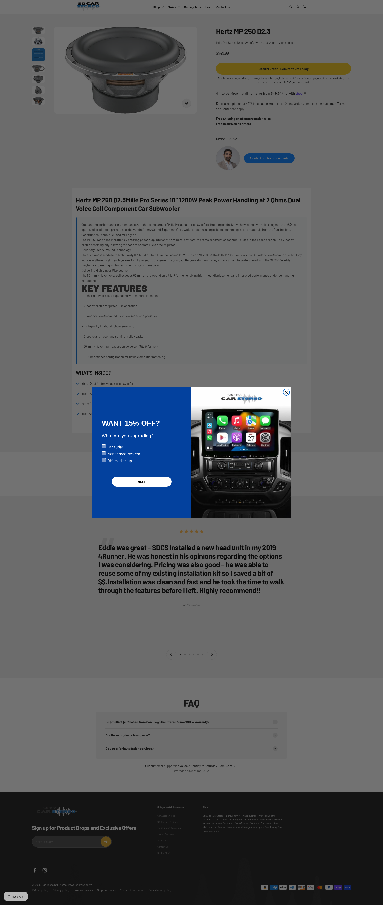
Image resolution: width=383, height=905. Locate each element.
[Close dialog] (286, 392)
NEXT (142, 481)
